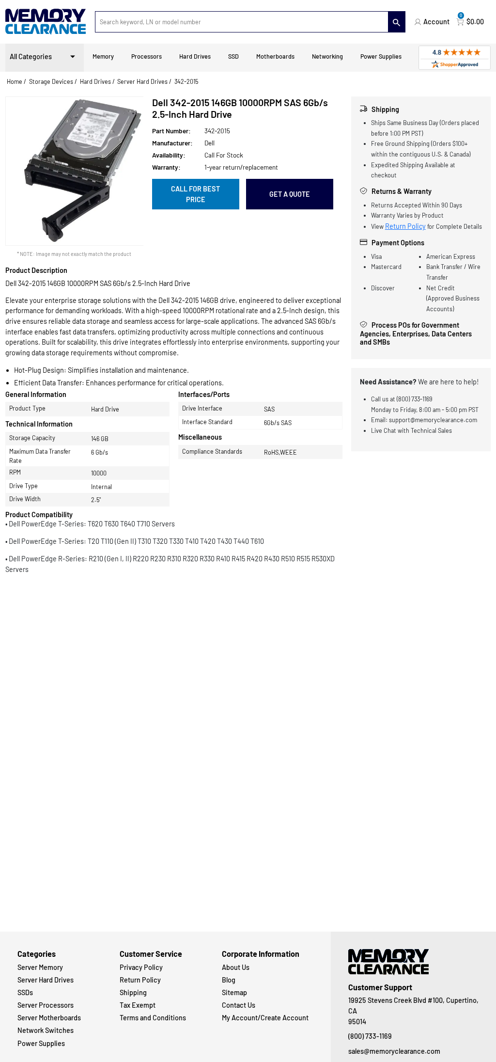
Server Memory (40, 967)
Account (436, 21)
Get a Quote (289, 194)
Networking (327, 56)
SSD (233, 56)
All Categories (31, 56)
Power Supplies (381, 56)
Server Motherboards (49, 1018)
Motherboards (275, 56)
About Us (235, 967)
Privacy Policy (141, 967)
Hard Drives (195, 56)
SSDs (25, 992)
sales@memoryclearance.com (394, 1051)
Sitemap (234, 992)
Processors (146, 56)
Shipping (133, 992)
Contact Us (238, 1005)
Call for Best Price (195, 194)
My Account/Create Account (265, 1018)
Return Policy (405, 226)
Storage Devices (51, 81)
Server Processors (45, 1005)
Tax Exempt (137, 1005)
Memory (103, 56)
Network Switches (45, 1030)
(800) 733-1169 (370, 1036)
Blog (228, 980)
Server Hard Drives (142, 81)
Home (14, 81)
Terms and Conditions (153, 1018)
